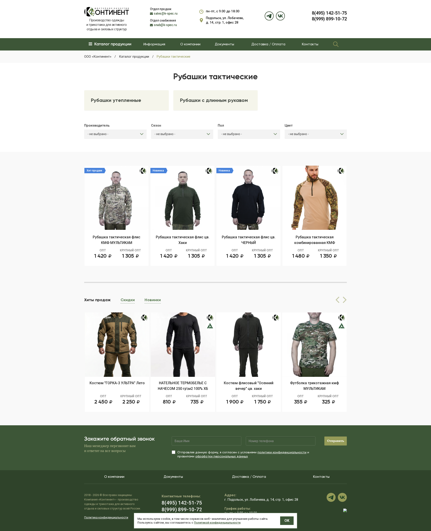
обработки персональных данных (221, 456)
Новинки (153, 299)
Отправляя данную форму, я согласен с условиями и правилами (243, 454)
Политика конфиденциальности (106, 517)
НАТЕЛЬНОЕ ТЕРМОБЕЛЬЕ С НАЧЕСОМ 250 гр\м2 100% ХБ (117, 386)
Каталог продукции (134, 57)
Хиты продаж (97, 299)
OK (286, 520)
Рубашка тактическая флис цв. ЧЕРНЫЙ (248, 240)
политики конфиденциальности (281, 452)
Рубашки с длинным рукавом (214, 100)
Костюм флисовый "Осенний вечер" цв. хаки (183, 386)
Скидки (128, 299)
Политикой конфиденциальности (217, 522)
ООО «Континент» (97, 57)
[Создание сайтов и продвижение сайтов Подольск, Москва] (345, 510)
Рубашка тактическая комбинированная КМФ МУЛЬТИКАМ (314, 240)
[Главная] (106, 11)
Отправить (335, 441)
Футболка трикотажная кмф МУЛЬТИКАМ (248, 386)
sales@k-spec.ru (166, 13)
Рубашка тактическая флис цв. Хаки (182, 240)
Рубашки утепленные (116, 100)
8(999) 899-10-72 (329, 19)
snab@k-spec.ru (165, 25)
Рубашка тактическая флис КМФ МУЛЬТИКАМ (116, 240)
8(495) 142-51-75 (329, 13)
